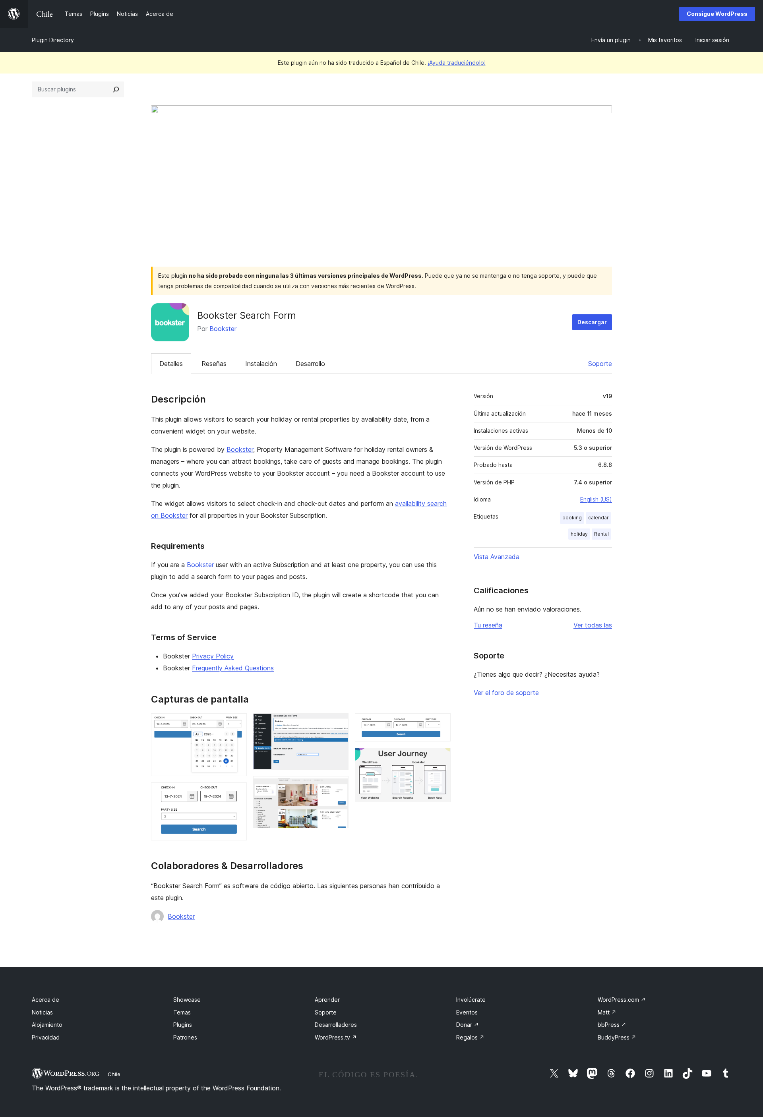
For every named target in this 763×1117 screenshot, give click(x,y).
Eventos (467, 1012)
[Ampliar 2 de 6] (236, 793)
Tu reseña (488, 625)
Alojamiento (47, 1024)
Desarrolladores (336, 1024)
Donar (467, 1024)
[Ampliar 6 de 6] (440, 759)
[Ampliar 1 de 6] (236, 724)
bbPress (612, 1024)
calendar (598, 518)
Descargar (592, 322)
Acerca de (45, 999)
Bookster (222, 329)
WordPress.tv (336, 1037)
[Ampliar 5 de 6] (440, 724)
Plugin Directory (53, 40)
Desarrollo (310, 364)
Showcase (187, 999)
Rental (601, 534)
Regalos (470, 1037)
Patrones (185, 1037)
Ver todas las (592, 625)
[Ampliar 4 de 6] (338, 787)
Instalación (261, 364)
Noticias (42, 1012)
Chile (114, 1074)
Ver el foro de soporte (506, 693)
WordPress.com (622, 999)
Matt (607, 1012)
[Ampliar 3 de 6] (338, 724)
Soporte (600, 364)
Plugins (182, 1024)
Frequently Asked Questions (233, 668)
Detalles (171, 364)
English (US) (596, 499)
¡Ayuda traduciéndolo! (457, 62)
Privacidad (46, 1037)
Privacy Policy (213, 656)
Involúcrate (471, 999)
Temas (182, 1012)
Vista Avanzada (496, 557)
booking (572, 518)
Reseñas (214, 364)
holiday (579, 534)
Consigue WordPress (717, 13)
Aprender (327, 999)
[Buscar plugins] (116, 89)
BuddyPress (617, 1037)
